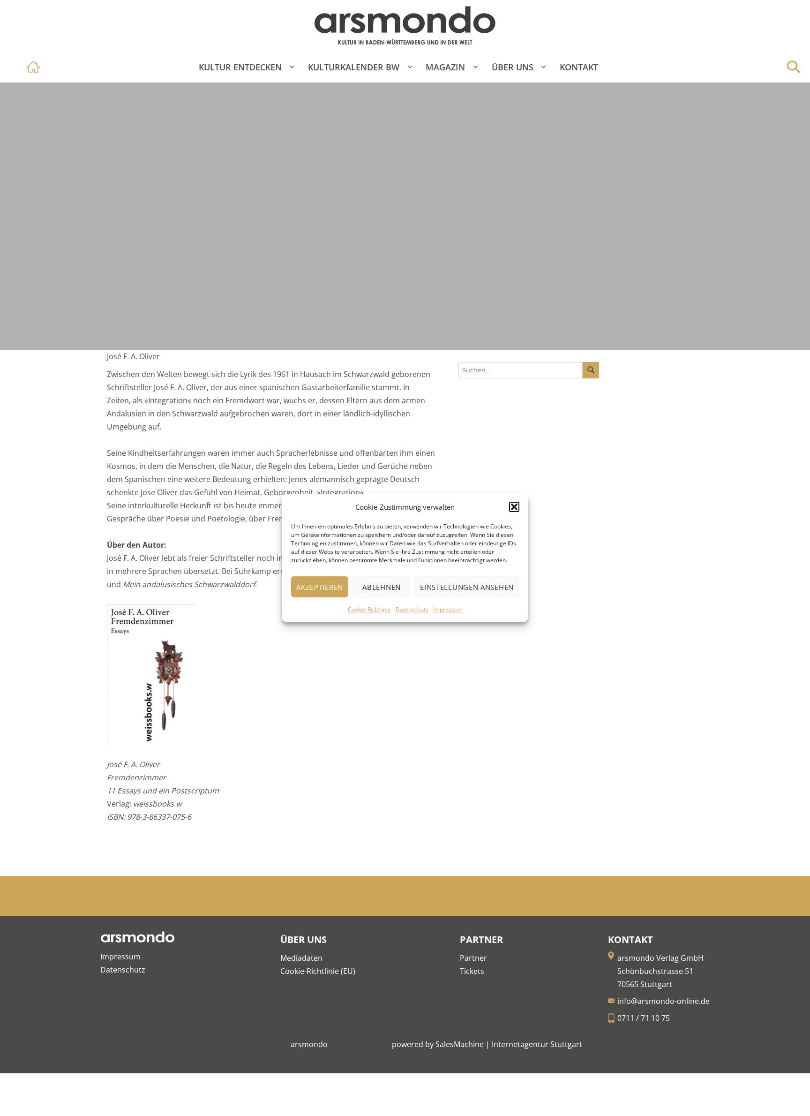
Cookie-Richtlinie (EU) (317, 971)
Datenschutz (412, 609)
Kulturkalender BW (353, 67)
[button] (514, 507)
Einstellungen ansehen (467, 587)
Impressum (448, 609)
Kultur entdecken (240, 67)
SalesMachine (459, 1044)
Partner (473, 958)
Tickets (472, 971)
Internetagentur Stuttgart (537, 1044)
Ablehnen (381, 587)
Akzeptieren (319, 587)
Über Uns (512, 67)
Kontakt (579, 67)
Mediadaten (301, 958)
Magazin (445, 67)
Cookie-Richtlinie (369, 609)
